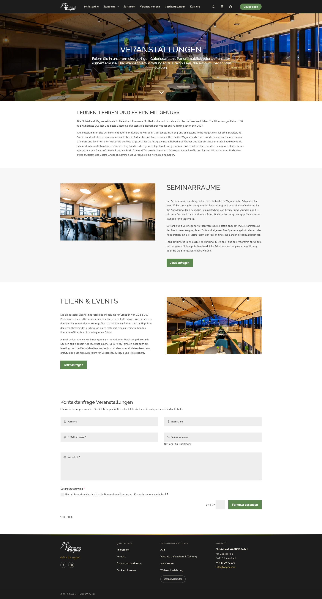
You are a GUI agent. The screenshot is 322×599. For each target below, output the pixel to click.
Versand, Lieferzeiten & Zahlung (178, 556)
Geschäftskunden (175, 6)
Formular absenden (245, 505)
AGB (162, 549)
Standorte (110, 6)
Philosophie (91, 6)
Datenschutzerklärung (129, 563)
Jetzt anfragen (179, 263)
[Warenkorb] (230, 6)
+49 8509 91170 (225, 562)
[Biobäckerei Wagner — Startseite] (68, 7)
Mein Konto (167, 563)
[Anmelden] (222, 6)
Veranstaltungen (150, 6)
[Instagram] (71, 565)
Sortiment (129, 6)
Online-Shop (251, 6)
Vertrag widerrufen (173, 578)
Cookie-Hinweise (126, 570)
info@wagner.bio (226, 567)
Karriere (195, 6)
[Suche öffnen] (213, 6)
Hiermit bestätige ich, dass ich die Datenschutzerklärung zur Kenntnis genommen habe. (115, 494)
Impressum (123, 549)
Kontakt (121, 556)
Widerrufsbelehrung (171, 570)
